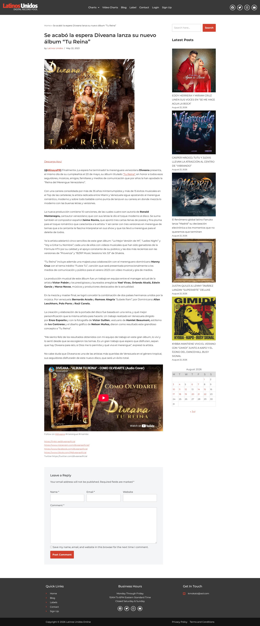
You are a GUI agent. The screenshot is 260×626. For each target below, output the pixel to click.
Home (47, 25)
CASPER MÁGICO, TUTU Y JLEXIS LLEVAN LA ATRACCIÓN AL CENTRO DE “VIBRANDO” (193, 161)
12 (186, 389)
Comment (57, 505)
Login (155, 7)
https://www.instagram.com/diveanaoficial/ (67, 445)
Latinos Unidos (55, 48)
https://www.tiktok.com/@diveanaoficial (65, 452)
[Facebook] (232, 7)
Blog (124, 7)
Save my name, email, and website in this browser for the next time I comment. (100, 547)
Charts (92, 7)
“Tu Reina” (129, 174)
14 (199, 389)
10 (174, 389)
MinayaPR (54, 170)
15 (205, 389)
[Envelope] (254, 7)
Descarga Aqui (53, 161)
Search (209, 27)
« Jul (192, 411)
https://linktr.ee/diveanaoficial (59, 441)
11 (179, 389)
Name (54, 492)
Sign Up (167, 7)
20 (193, 394)
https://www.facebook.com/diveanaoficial (66, 449)
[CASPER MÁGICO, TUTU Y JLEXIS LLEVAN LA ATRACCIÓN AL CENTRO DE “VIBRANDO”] (194, 133)
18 (180, 394)
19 (186, 394)
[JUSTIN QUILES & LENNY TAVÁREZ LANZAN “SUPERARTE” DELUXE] (194, 261)
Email (91, 492)
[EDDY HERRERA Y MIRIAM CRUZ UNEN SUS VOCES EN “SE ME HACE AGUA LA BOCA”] (194, 71)
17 (174, 394)
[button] (94, 7)
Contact (144, 7)
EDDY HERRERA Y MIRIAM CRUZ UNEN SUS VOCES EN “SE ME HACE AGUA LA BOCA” (193, 99)
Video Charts (110, 7)
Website (128, 492)
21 (199, 394)
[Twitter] (240, 7)
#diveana (60, 434)
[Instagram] (247, 7)
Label (133, 7)
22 (205, 394)
